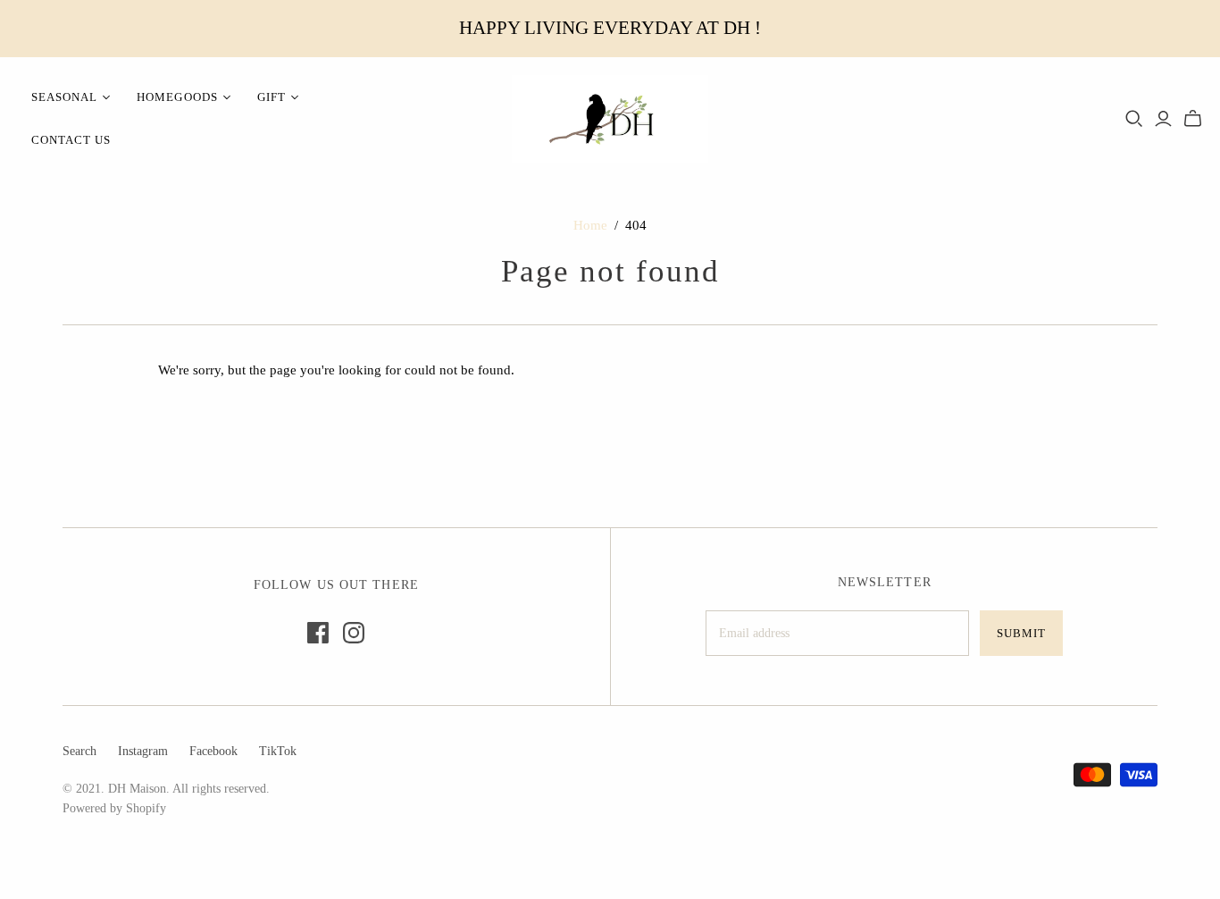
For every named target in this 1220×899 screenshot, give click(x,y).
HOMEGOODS (177, 97)
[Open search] (1134, 119)
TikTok (278, 751)
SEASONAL (64, 97)
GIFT (271, 97)
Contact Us (71, 140)
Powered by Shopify (114, 808)
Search (79, 751)
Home (590, 225)
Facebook (213, 751)
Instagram (143, 751)
